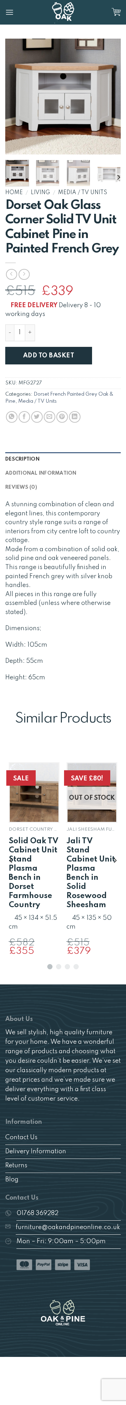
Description (22, 459)
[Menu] (9, 12)
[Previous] (16, 96)
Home (14, 193)
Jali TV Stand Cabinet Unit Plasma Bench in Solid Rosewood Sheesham (90, 873)
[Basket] (116, 12)
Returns (16, 1165)
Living (40, 193)
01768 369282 (37, 1213)
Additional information (41, 473)
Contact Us (21, 1137)
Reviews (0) (21, 487)
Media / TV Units (82, 193)
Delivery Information (35, 1151)
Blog (12, 1179)
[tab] (63, 459)
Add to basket (48, 355)
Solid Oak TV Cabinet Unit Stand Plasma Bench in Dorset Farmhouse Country (33, 873)
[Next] (109, 96)
